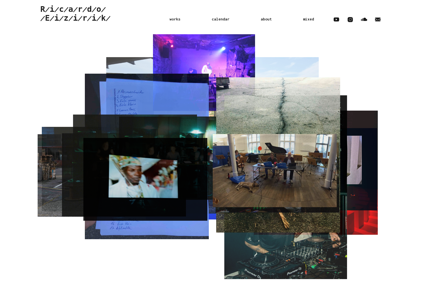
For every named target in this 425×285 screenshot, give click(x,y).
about (266, 19)
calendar (220, 19)
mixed (308, 19)
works (175, 19)
